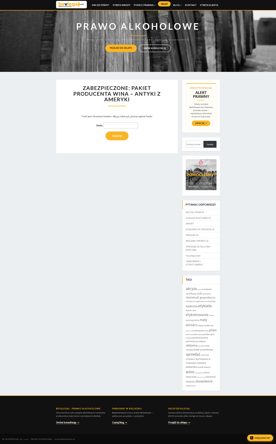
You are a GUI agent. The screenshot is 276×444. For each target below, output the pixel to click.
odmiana (188, 331)
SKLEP (164, 3)
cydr (199, 293)
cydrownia (207, 294)
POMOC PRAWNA (144, 5)
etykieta (205, 305)
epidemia (192, 306)
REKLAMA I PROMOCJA (197, 240)
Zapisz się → (201, 123)
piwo (212, 330)
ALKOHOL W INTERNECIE (198, 218)
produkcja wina (200, 337)
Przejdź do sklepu (121, 48)
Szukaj (210, 144)
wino (190, 371)
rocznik (201, 346)
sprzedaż (193, 354)
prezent (189, 338)
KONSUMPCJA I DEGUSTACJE (200, 229)
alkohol (199, 289)
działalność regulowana (195, 301)
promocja (190, 341)
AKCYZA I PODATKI (195, 212)
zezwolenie (204, 381)
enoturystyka (211, 301)
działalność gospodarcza (200, 297)
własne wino (201, 377)
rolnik (206, 345)
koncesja (190, 320)
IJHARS (211, 315)
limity (196, 320)
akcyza (191, 288)
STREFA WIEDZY (121, 5)
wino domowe (199, 373)
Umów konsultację (155, 48)
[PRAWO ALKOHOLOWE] (138, 30)
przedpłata (201, 341)
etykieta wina (191, 310)
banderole (207, 289)
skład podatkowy (203, 349)
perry (207, 330)
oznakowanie (198, 330)
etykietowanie (197, 314)
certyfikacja (191, 293)
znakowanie (190, 386)
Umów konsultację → (67, 422)
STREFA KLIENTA (209, 5)
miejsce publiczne (205, 325)
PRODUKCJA (192, 235)
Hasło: (100, 125)
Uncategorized (193, 255)
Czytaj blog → (119, 422)
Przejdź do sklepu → (179, 422)
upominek (205, 355)
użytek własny (203, 367)
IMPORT (190, 223)
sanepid (189, 349)
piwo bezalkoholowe (194, 334)
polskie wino (209, 334)
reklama (192, 345)
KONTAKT (191, 5)
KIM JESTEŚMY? (100, 5)
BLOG (176, 5)
